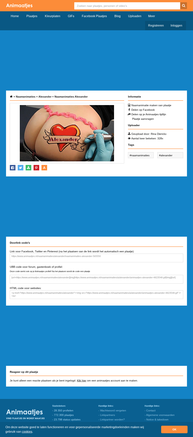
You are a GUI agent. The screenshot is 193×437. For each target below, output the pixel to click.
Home (15, 16)
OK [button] (174, 429)
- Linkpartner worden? (111, 419)
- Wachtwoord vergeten (112, 410)
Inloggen (176, 25)
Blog (117, 16)
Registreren (156, 25)
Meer (151, 16)
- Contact (150, 410)
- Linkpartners (106, 414)
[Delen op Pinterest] (36, 167)
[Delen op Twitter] (20, 167)
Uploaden (134, 16)
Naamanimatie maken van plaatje (151, 105)
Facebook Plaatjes (94, 16)
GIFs (71, 16)
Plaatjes (31, 16)
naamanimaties (140, 155)
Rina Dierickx (158, 133)
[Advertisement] (96, 60)
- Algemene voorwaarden (160, 414)
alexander (166, 155)
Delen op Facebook (143, 109)
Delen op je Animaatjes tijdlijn (148, 114)
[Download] (28, 167)
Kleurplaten (52, 16)
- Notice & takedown (156, 419)
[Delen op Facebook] (12, 167)
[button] (34, 432)
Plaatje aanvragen (143, 118)
